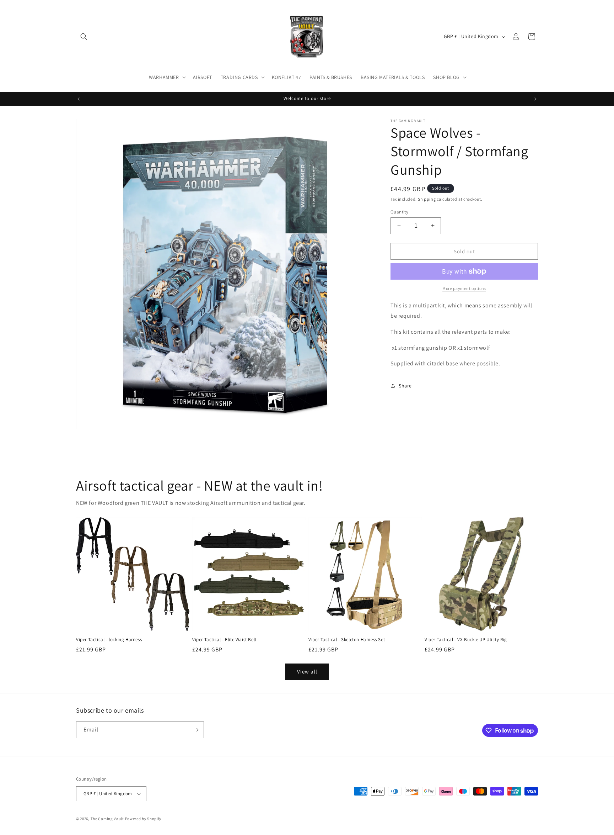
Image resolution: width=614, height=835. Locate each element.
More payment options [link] (464, 288)
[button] (84, 36)
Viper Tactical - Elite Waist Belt (224, 640)
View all (307, 671)
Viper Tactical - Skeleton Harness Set (346, 640)
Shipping (427, 199)
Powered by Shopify (143, 818)
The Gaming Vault (107, 818)
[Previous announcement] (78, 99)
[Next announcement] (535, 99)
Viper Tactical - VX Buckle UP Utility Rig (466, 640)
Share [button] (405, 385)
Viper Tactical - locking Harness (109, 640)
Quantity (399, 211)
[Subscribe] (196, 730)
